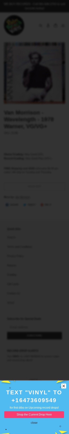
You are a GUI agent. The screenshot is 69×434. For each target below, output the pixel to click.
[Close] (63, 386)
